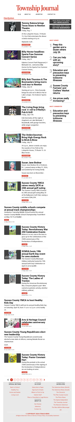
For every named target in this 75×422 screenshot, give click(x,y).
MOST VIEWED (53, 40)
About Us (27, 14)
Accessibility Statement (52, 415)
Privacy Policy (41, 415)
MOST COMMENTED (55, 106)
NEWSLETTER (56, 2)
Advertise (39, 14)
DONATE (67, 2)
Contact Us (51, 14)
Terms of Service (32, 415)
